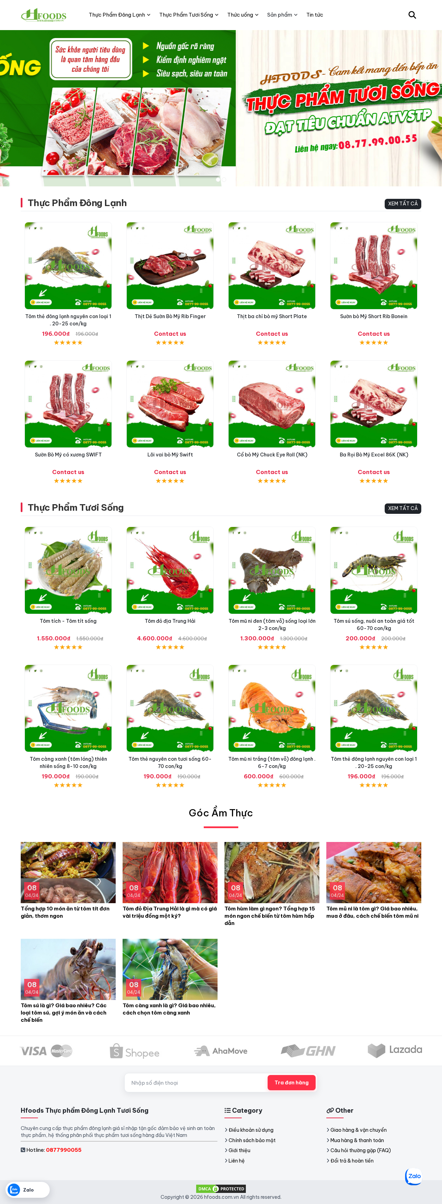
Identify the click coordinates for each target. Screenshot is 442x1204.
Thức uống (240, 14)
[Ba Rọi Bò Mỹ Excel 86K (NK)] (373, 404)
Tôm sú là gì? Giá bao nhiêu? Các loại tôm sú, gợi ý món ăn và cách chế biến (64, 1012)
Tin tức (314, 14)
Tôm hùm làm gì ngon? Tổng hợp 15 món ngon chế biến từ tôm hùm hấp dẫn (269, 915)
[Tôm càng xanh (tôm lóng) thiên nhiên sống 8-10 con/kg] (68, 708)
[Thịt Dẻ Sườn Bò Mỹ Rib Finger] (170, 265)
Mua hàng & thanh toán (357, 1140)
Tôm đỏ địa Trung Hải (170, 621)
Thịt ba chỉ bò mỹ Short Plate (272, 316)
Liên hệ (237, 1161)
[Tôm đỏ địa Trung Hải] (170, 570)
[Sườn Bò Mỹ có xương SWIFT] (68, 404)
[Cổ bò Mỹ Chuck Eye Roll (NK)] (272, 404)
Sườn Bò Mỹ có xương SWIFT (68, 455)
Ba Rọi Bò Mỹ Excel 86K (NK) (374, 455)
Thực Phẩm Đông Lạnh (77, 203)
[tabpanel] (221, 108)
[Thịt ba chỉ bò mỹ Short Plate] (272, 265)
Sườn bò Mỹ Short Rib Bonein (373, 316)
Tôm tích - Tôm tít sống (68, 621)
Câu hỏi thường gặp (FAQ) (360, 1150)
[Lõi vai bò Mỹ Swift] (170, 404)
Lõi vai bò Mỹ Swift (170, 455)
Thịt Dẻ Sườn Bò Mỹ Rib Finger (170, 316)
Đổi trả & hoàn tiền (352, 1161)
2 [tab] (224, 179)
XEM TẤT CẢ (403, 204)
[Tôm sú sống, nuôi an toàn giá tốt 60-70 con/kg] (373, 570)
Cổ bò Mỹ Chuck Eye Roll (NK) (272, 455)
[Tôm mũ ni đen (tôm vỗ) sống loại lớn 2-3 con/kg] (272, 570)
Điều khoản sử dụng (251, 1130)
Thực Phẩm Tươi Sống (76, 507)
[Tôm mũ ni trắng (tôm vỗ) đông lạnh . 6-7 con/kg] (272, 708)
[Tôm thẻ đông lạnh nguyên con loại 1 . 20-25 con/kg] (68, 265)
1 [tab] (218, 179)
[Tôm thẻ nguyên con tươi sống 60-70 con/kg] (170, 708)
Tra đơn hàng (292, 1083)
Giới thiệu (239, 1150)
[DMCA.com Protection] (221, 1188)
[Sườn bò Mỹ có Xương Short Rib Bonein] (373, 265)
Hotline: (53, 1150)
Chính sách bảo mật (252, 1140)
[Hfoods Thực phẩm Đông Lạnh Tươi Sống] (44, 15)
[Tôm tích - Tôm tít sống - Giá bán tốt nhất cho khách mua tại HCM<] (68, 570)
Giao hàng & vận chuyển (358, 1130)
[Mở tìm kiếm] (412, 15)
